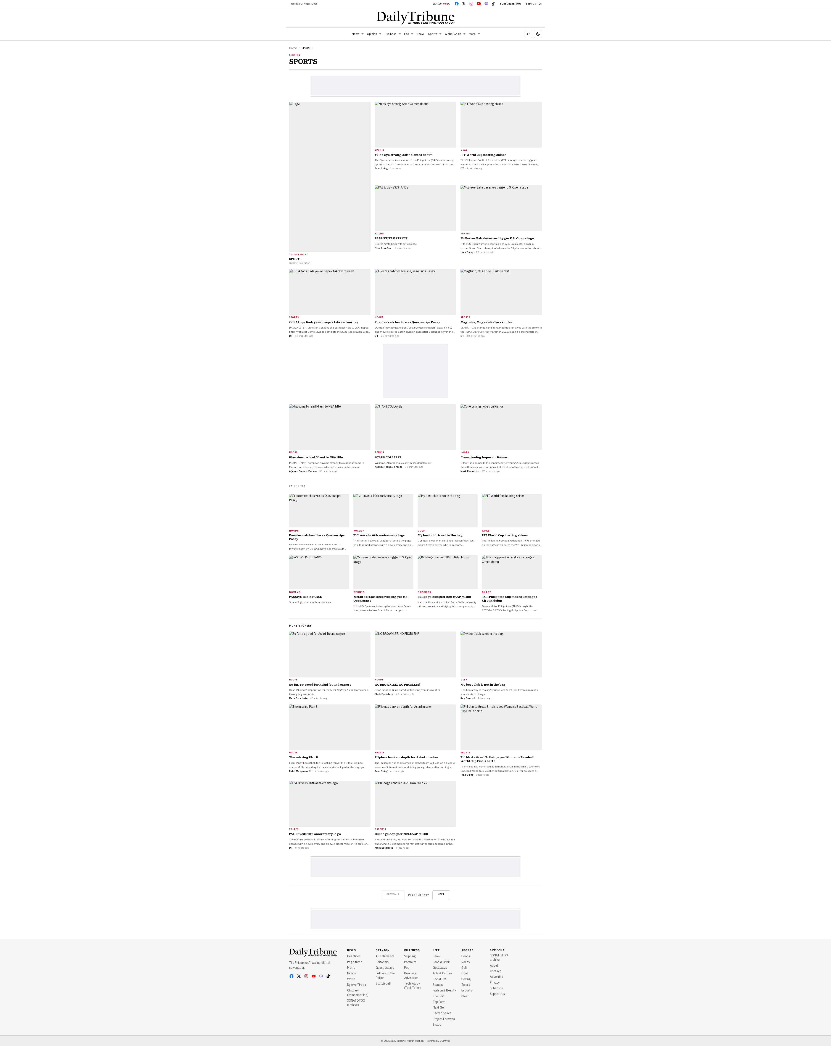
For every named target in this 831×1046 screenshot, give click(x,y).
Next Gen (439, 1007)
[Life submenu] (412, 34)
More (472, 34)
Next (441, 894)
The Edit (438, 996)
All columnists (385, 956)
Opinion (372, 34)
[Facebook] (456, 3)
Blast (465, 996)
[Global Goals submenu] (464, 34)
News (355, 34)
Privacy (495, 983)
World (351, 979)
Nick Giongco (383, 248)
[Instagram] (471, 3)
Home (293, 48)
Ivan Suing (381, 168)
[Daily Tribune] (416, 17)
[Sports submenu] (440, 34)
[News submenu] (362, 34)
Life (406, 34)
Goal (464, 973)
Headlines (354, 956)
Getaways (440, 968)
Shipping (410, 956)
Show (420, 34)
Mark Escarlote (470, 471)
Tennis (465, 985)
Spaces (438, 985)
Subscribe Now (511, 3)
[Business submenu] (399, 34)
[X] (464, 3)
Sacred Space (442, 1013)
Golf (464, 968)
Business (390, 34)
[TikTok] (493, 3)
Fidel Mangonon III (301, 771)
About (494, 965)
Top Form (439, 1002)
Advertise (496, 977)
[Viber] (486, 3)
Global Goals (453, 34)
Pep (406, 968)
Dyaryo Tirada (356, 985)
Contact (495, 971)
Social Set (439, 979)
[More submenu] (479, 34)
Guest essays (385, 968)
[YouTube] (478, 3)
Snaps (437, 1025)
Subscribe (496, 988)
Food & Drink (441, 962)
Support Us (534, 3)
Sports (432, 34)
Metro (351, 968)
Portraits (410, 962)
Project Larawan (444, 1019)
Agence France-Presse (303, 471)
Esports (466, 990)
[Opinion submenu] (380, 34)
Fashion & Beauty (444, 990)
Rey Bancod (468, 698)
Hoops (465, 956)
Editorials (382, 962)
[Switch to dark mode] (538, 34)
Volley (465, 962)
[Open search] (528, 34)
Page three (354, 962)
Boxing (466, 979)
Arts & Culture (442, 973)
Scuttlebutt (383, 983)
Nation (351, 973)
